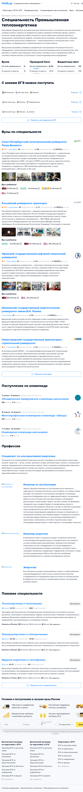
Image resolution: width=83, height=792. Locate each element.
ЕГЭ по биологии (65, 756)
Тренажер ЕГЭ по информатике (8, 771)
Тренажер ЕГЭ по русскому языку (12, 749)
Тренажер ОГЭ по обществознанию (37, 761)
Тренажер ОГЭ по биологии (41, 766)
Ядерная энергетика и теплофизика (23, 659)
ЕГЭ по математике (65, 749)
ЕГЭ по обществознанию (68, 752)
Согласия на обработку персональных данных (66, 731)
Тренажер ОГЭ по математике (37, 755)
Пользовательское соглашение (56, 788)
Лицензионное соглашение (31, 788)
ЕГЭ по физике (64, 763)
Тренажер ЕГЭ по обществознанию (8, 761)
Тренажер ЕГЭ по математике (8, 755)
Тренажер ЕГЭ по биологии (12, 766)
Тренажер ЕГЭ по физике (12, 776)
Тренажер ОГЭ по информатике (37, 771)
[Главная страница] (7, 3)
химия (31, 112)
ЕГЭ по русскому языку (67, 745)
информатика (34, 102)
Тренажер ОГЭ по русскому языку (41, 749)
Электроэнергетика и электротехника (25, 634)
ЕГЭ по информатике (66, 759)
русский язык (23, 92)
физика (35, 92)
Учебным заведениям (10, 788)
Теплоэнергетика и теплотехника (22, 603)
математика (9, 92)
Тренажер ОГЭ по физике (40, 776)
